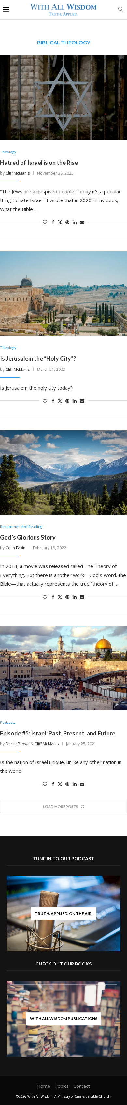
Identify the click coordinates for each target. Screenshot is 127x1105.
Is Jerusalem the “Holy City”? (38, 358)
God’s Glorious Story (28, 537)
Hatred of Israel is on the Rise (39, 162)
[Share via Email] (82, 222)
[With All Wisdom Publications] (63, 1019)
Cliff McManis (18, 173)
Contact (81, 1086)
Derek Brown (18, 744)
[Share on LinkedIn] (75, 222)
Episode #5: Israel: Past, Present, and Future (57, 733)
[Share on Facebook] (53, 222)
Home (43, 1086)
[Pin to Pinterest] (67, 222)
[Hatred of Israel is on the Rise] (63, 97)
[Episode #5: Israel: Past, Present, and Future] (63, 668)
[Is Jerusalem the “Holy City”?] (63, 293)
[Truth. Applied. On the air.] (63, 914)
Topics (62, 1086)
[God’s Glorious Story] (63, 472)
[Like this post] (45, 222)
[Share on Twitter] (60, 222)
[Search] (120, 10)
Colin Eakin (15, 548)
